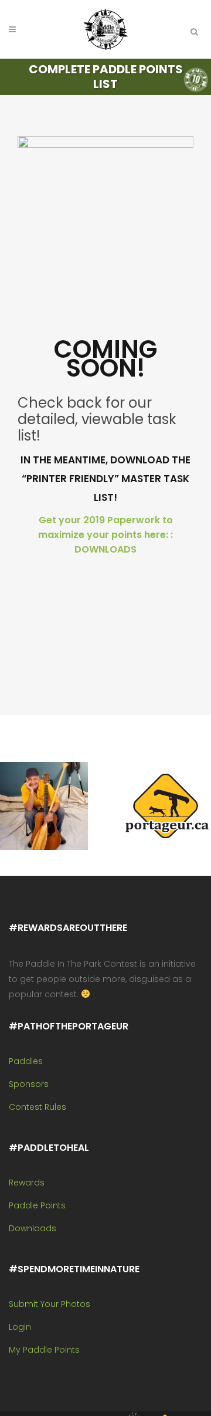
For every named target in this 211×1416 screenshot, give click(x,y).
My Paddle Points (44, 1350)
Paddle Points (37, 1205)
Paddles (26, 1061)
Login (20, 1327)
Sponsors (29, 1084)
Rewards (27, 1182)
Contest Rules (37, 1107)
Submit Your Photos (49, 1304)
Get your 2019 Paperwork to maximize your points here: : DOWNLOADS (105, 534)
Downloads (32, 1228)
